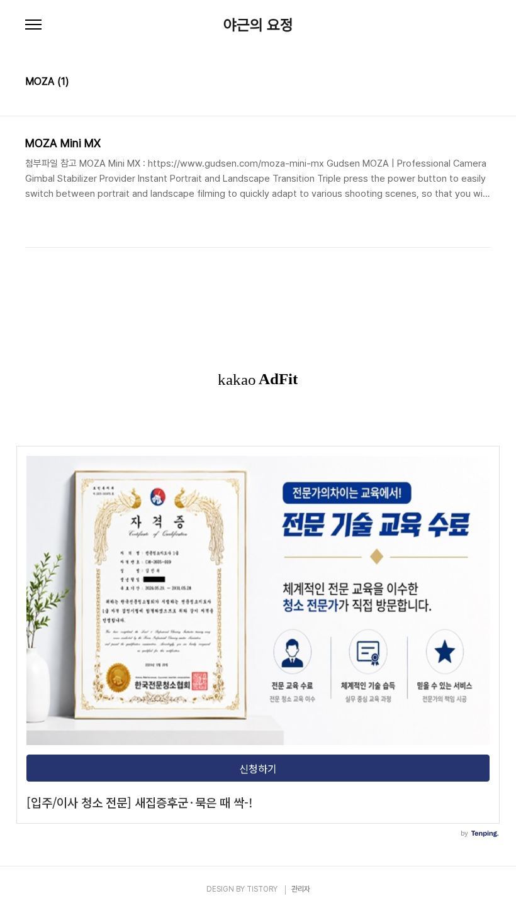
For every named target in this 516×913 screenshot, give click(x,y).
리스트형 (483, 83)
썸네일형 (465, 83)
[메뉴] (33, 25)
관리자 (300, 889)
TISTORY (262, 889)
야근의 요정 (258, 25)
